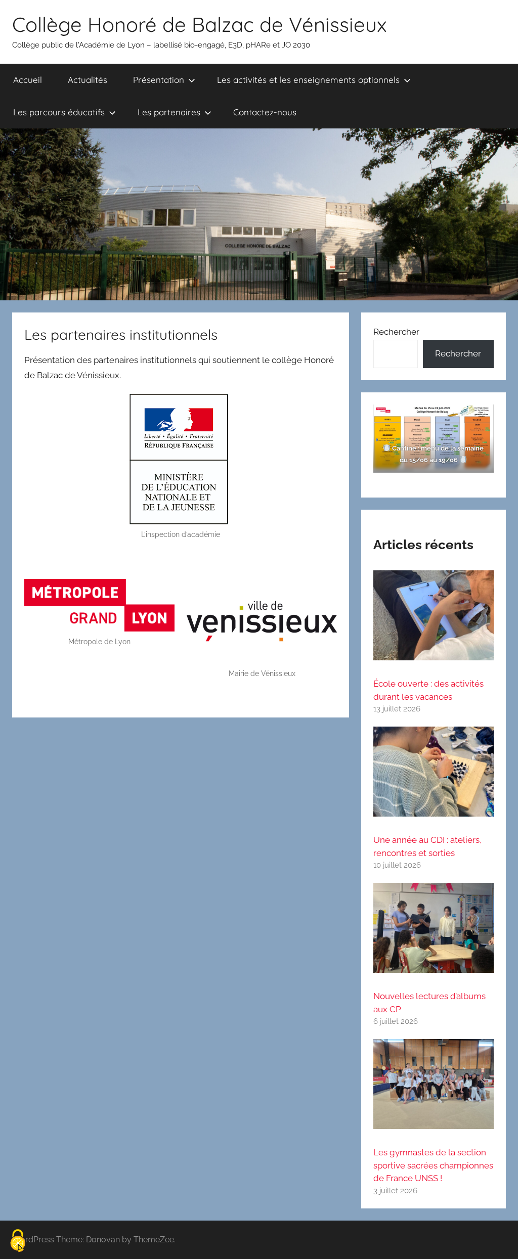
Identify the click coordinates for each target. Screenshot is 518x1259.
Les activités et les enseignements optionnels (308, 79)
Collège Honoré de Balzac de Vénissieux (199, 24)
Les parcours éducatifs (59, 112)
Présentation (158, 79)
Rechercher (396, 332)
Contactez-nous (264, 112)
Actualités (87, 79)
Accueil (27, 79)
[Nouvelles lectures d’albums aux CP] (433, 932)
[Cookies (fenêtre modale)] (17, 1241)
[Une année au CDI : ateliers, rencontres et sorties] (433, 776)
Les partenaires (169, 112)
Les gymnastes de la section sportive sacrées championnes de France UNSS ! (433, 1165)
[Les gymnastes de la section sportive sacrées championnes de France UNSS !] (433, 1088)
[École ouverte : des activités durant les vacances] (433, 619)
